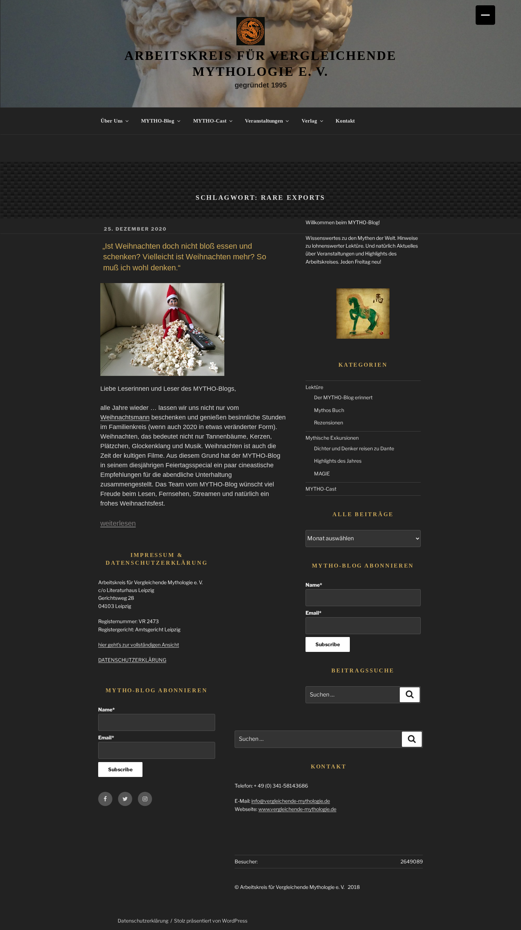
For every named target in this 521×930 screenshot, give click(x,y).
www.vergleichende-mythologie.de (297, 809)
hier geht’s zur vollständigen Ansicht (138, 645)
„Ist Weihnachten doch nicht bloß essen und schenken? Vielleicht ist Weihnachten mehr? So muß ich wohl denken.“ (184, 257)
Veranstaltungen (264, 121)
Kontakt (345, 121)
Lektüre (314, 387)
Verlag (309, 121)
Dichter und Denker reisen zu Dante (354, 448)
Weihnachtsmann (125, 417)
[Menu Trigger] (485, 15)
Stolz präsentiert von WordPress (210, 921)
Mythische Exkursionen (332, 438)
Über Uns (112, 121)
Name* (314, 585)
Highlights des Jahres (338, 461)
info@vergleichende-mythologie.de (290, 801)
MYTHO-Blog (157, 121)
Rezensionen (328, 422)
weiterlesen (118, 523)
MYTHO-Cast (209, 121)
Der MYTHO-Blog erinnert (343, 397)
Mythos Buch (329, 410)
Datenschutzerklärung (143, 921)
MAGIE (322, 473)
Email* (313, 613)
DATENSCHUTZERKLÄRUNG (132, 660)
